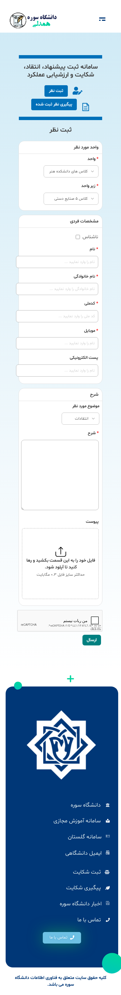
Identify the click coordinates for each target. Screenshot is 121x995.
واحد (93, 159)
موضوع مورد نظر (85, 406)
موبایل (91, 331)
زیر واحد (89, 186)
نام (94, 249)
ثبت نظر (56, 91)
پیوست (92, 522)
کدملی (91, 304)
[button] (62, 938)
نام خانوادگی (86, 277)
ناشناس (90, 237)
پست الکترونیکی (84, 358)
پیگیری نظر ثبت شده (54, 104)
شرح (93, 433)
